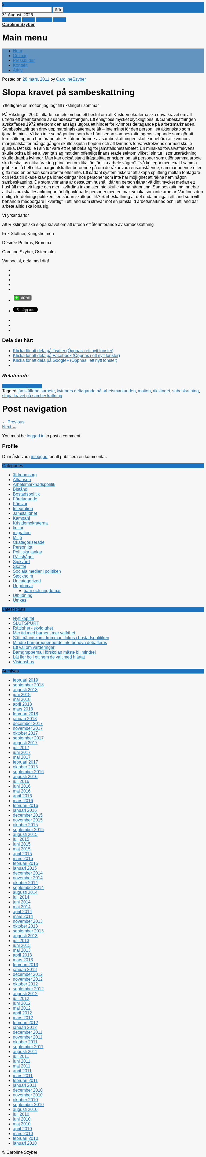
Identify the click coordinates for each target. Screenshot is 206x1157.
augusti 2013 (25, 935)
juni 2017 (22, 752)
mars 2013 (23, 960)
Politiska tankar (27, 552)
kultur (18, 528)
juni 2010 (22, 1119)
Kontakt (20, 65)
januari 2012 (25, 1027)
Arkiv (18, 70)
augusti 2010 (25, 1109)
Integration (23, 508)
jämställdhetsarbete (36, 391)
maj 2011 (21, 1066)
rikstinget (161, 391)
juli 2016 (21, 781)
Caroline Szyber (18, 24)
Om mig (20, 55)
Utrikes (19, 600)
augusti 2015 (25, 834)
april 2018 (22, 704)
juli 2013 (21, 940)
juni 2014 (22, 902)
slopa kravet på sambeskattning (32, 395)
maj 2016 (22, 791)
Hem (17, 51)
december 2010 (28, 1090)
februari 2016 (25, 805)
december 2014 (28, 873)
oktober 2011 (25, 1042)
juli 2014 (21, 897)
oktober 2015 (25, 825)
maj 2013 (22, 950)
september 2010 (28, 1104)
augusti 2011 (25, 1051)
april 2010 (22, 1128)
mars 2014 (23, 916)
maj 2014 (22, 907)
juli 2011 (21, 1056)
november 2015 (28, 820)
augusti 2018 (25, 689)
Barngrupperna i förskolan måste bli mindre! (54, 652)
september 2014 (28, 887)
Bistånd (20, 489)
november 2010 (28, 1095)
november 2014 (28, 878)
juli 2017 (21, 747)
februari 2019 (25, 680)
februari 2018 (25, 714)
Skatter (35, 386)
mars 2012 (23, 1017)
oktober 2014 (25, 882)
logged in (36, 436)
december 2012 (28, 974)
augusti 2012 (25, 993)
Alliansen (22, 479)
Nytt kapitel (23, 618)
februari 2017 (25, 762)
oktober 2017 (25, 733)
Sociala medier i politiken (37, 571)
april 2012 (22, 1013)
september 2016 (28, 771)
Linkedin (44, 19)
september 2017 (28, 738)
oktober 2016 (25, 767)
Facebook (11, 19)
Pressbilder (24, 60)
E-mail (59, 19)
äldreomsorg (25, 475)
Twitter (28, 19)
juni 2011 (21, 1061)
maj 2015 (22, 849)
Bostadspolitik (26, 494)
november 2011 (27, 1037)
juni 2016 (22, 786)
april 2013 (22, 955)
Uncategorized (27, 581)
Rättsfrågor (23, 557)
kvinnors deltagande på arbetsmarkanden (96, 391)
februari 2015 (25, 863)
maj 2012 (22, 1008)
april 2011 (22, 1071)
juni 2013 (22, 945)
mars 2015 (23, 858)
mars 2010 (23, 1133)
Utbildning (22, 595)
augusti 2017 (25, 743)
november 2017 (28, 728)
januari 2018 (25, 718)
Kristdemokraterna (30, 523)
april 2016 (22, 796)
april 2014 (22, 911)
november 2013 (28, 921)
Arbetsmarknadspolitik (34, 484)
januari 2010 (25, 1143)
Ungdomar (23, 585)
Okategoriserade (29, 542)
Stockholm (23, 576)
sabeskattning (185, 391)
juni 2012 (22, 1003)
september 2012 (28, 989)
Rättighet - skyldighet (33, 628)
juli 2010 (21, 1114)
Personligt (22, 547)
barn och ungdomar (42, 590)
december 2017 (28, 723)
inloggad (39, 456)
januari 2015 (25, 868)
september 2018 (28, 685)
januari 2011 (24, 1085)
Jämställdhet (14, 386)
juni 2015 (22, 844)
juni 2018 (22, 694)
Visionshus (23, 662)
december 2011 (27, 1032)
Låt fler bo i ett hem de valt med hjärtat (49, 657)
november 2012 (28, 979)
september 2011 (28, 1046)
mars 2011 (23, 1075)
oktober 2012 (25, 984)
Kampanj (21, 518)
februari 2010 (25, 1138)
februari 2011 (25, 1080)
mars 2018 (23, 709)
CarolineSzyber (71, 79)
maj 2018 (22, 699)
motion (144, 391)
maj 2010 (22, 1124)
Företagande (25, 499)
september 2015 (28, 829)
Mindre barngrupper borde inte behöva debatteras (60, 642)
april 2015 (22, 853)
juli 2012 (21, 998)
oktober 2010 (25, 1100)
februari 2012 (25, 1022)
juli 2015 (21, 839)
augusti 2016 (25, 776)
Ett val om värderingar (33, 647)
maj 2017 (22, 757)
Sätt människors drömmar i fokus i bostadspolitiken (61, 637)
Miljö (17, 537)
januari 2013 (25, 969)
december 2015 (28, 815)
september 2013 (28, 931)
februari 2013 (25, 964)
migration (22, 532)
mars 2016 (23, 800)
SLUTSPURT (26, 623)
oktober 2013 (25, 926)
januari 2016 (25, 810)
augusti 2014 (25, 892)
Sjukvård (21, 561)
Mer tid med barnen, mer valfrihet (44, 633)
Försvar (20, 503)
